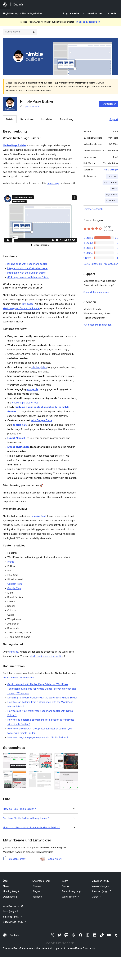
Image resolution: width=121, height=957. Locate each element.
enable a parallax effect (25, 402)
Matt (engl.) (11, 911)
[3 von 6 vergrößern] (48, 756)
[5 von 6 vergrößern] (73, 756)
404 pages (27, 303)
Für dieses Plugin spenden (98, 324)
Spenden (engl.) (101, 891)
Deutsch (14, 935)
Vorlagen (37, 896)
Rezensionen (27, 119)
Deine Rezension (93, 263)
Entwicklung (66, 119)
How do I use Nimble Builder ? (19, 809)
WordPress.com (13, 906)
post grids (32, 389)
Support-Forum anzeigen (97, 292)
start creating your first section (46, 656)
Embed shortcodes (18, 446)
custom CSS (20, 424)
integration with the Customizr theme (27, 268)
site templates (39, 367)
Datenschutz (10, 896)
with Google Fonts (41, 420)
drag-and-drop (110, 182)
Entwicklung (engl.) (72, 891)
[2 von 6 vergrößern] (22, 774)
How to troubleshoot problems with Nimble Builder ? (31, 827)
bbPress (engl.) (12, 916)
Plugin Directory (11, 13)
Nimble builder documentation (19, 677)
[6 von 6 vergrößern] (73, 775)
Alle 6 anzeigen (111, 170)
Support (113, 119)
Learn (65, 880)
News (6, 886)
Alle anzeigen (111, 263)
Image (10, 561)
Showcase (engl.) (41, 880)
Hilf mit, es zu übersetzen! (87, 22)
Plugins (36, 891)
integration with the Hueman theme (26, 272)
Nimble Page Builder (14, 145)
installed (13, 651)
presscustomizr (33, 106)
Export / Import (16, 438)
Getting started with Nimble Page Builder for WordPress (37, 684)
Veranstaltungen (100, 886)
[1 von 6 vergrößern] (22, 756)
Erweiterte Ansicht (93, 208)
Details (9, 119)
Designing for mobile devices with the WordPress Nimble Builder (42, 697)
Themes (36, 886)
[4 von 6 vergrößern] (48, 774)
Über (5, 880)
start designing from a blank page (21, 308)
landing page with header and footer (27, 263)
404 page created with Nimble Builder (28, 277)
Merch (96, 896)
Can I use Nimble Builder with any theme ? (26, 818)
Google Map (14, 588)
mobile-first (39, 516)
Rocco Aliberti (54, 858)
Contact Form (14, 583)
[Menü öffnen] (116, 4)
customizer (112, 176)
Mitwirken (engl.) (100, 880)
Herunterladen (108, 104)
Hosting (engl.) (11, 891)
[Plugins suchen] (34, 32)
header (114, 188)
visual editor (111, 200)
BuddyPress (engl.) (15, 921)
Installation (47, 119)
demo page (53, 183)
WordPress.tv (71, 896)
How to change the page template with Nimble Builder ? (37, 737)
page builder (111, 194)
